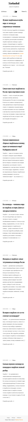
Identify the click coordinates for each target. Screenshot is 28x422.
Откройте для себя (8, 71)
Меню (4, 11)
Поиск (23, 11)
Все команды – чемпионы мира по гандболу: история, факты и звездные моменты (13, 207)
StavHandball (14, 3)
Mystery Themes (19, 419)
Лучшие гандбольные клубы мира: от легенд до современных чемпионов (13, 23)
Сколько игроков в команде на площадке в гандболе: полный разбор (13, 367)
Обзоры (14, 200)
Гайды (13, 136)
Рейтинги (14, 16)
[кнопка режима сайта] (15, 12)
